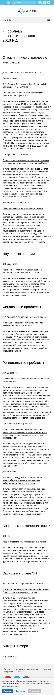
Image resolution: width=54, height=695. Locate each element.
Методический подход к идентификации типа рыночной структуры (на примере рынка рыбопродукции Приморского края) (23, 480)
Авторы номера (10, 656)
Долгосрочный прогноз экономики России (22, 72)
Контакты (8, 669)
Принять (7, 691)
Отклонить (34, 691)
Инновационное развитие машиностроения (23, 208)
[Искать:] (24, 2)
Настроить (20, 691)
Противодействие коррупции (27, 669)
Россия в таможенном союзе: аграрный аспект (24, 542)
